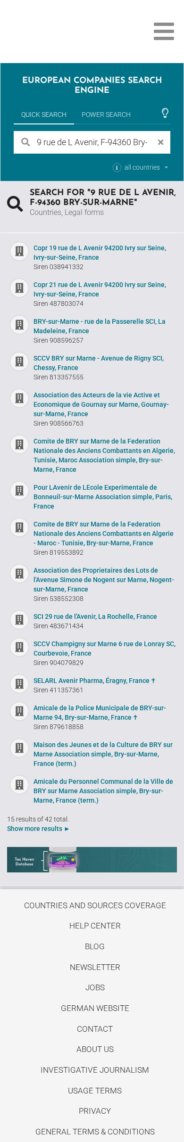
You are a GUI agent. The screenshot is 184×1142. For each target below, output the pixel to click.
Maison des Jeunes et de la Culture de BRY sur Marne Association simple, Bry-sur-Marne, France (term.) (103, 754)
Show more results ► (38, 828)
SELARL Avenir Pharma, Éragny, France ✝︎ (94, 680)
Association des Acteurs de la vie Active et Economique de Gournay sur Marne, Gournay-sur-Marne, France (101, 404)
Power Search (106, 114)
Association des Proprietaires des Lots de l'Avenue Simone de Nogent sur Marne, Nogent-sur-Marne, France (103, 580)
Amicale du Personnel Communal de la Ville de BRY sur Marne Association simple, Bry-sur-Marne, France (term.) (103, 791)
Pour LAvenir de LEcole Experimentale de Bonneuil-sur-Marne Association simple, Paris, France (102, 497)
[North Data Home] (60, 31)
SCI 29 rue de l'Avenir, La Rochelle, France (95, 616)
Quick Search (44, 114)
